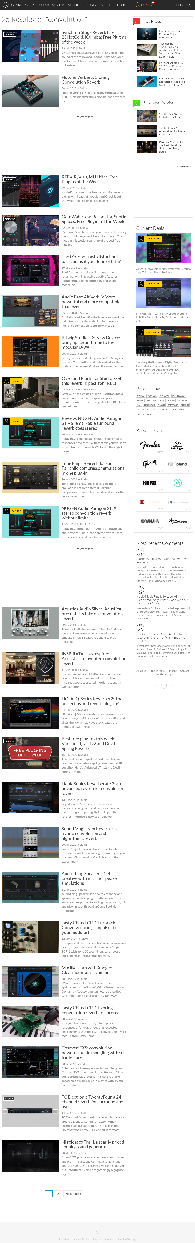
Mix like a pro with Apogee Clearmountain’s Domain (87, 970)
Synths (58, 5)
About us (141, 670)
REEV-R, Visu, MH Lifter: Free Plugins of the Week (90, 179)
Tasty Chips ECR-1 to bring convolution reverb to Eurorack (92, 1010)
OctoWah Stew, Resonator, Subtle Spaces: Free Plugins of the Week (94, 219)
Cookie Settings (164, 674)
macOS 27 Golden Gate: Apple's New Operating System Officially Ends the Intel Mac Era (161, 637)
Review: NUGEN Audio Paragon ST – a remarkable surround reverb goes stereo (92, 423)
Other (127, 5)
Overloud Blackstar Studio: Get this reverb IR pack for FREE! (91, 381)
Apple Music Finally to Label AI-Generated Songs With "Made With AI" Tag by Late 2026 (162, 599)
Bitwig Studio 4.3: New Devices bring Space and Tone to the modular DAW (91, 342)
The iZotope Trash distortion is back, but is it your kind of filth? (91, 259)
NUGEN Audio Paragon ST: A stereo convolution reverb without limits (89, 513)
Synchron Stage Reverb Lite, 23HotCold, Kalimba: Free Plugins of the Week (94, 37)
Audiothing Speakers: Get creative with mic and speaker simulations (90, 878)
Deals (146, 5)
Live (102, 5)
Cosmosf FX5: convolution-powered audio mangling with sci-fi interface (94, 1052)
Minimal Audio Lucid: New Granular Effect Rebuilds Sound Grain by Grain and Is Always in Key (162, 302)
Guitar (43, 5)
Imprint (173, 670)
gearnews (20, 5)
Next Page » (73, 1193)
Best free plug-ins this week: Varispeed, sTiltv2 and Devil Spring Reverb (88, 743)
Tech (113, 5)
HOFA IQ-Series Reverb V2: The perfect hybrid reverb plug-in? (92, 701)
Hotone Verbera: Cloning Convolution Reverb (86, 79)
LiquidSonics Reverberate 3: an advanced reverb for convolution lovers (93, 788)
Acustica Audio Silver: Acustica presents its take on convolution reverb (92, 613)
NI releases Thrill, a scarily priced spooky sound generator (93, 1144)
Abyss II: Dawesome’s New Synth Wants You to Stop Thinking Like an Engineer (163, 255)
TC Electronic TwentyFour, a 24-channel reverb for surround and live (92, 1101)
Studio (74, 5)
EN (178, 5)
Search (189, 5)
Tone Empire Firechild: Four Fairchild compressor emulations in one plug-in (93, 468)
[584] (150, 463)
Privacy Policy (157, 670)
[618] (177, 444)
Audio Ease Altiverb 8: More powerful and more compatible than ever (91, 301)
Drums (90, 5)
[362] (178, 482)
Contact (184, 670)
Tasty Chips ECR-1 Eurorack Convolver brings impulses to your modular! (89, 927)
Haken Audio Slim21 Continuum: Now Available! (162, 560)
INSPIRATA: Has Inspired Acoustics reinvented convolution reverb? (94, 658)
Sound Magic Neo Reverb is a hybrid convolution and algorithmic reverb (89, 833)
